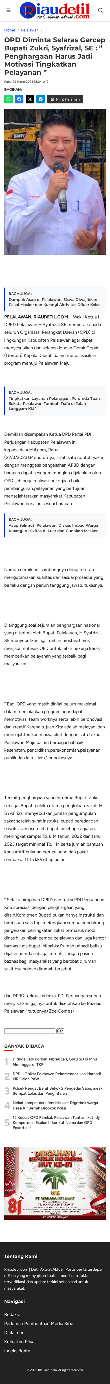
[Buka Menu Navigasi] (9, 11)
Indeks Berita (17, 1350)
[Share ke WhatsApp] (8, 99)
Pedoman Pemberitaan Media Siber (39, 1323)
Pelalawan (30, 30)
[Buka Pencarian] (101, 11)
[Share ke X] (30, 99)
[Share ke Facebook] (19, 99)
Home (9, 30)
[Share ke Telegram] (40, 99)
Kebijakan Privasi (21, 1341)
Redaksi (12, 1314)
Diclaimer (13, 1332)
